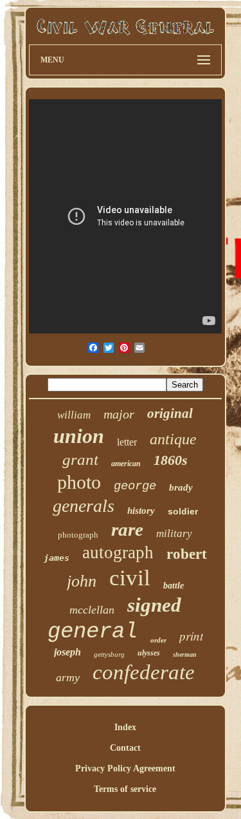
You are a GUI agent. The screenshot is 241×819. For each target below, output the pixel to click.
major (118, 414)
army (68, 677)
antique (173, 439)
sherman (185, 654)
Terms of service (125, 789)
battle (173, 585)
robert (186, 554)
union (78, 435)
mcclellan (91, 609)
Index (125, 727)
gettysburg (109, 654)
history (141, 510)
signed (154, 605)
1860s (171, 460)
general (93, 631)
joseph (67, 651)
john (81, 581)
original (170, 413)
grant (80, 459)
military (174, 533)
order (158, 640)
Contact (125, 748)
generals (83, 506)
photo (79, 482)
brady (181, 487)
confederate (144, 672)
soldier (183, 511)
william (74, 415)
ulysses (149, 652)
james (56, 558)
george (135, 486)
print (191, 636)
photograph (78, 535)
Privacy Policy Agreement (125, 768)
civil (129, 577)
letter (127, 442)
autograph (118, 552)
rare (127, 529)
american (126, 463)
